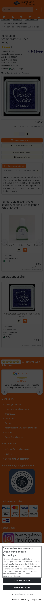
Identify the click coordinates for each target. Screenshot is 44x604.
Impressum (36, 599)
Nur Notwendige (22, 587)
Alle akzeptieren (22, 581)
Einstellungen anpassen (23, 594)
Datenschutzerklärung (20, 599)
